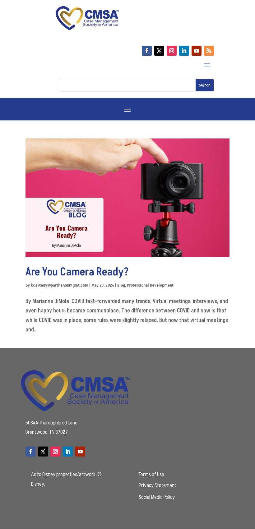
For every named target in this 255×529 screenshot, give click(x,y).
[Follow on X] (159, 51)
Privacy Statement (157, 485)
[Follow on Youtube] (197, 51)
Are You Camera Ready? (78, 272)
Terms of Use (151, 474)
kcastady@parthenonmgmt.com (59, 285)
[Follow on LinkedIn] (184, 51)
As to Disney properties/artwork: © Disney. (66, 479)
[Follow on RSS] (209, 51)
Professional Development (150, 285)
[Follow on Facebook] (147, 51)
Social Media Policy (157, 497)
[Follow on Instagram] (172, 51)
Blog (121, 285)
